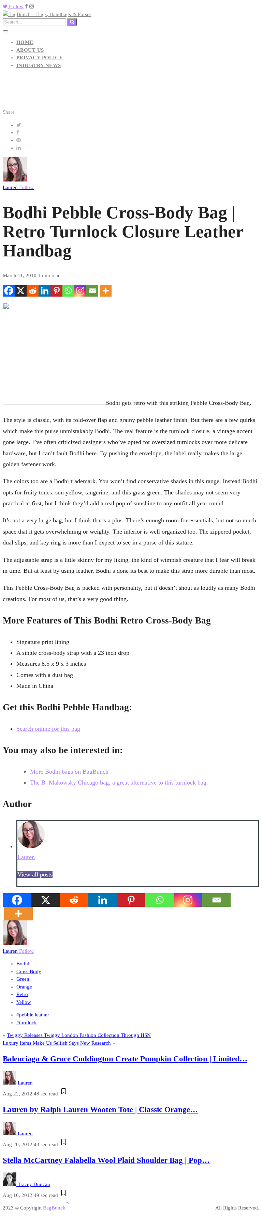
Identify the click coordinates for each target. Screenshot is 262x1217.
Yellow (23, 1002)
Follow (16, 6)
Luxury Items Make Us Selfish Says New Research (57, 1043)
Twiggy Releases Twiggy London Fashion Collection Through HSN (79, 1035)
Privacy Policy (39, 57)
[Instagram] (80, 291)
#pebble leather (32, 1014)
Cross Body (28, 971)
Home (24, 42)
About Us (30, 50)
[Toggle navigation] (5, 31)
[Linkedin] (44, 291)
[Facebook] (9, 291)
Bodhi (22, 963)
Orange (24, 987)
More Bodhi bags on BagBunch (69, 771)
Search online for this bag (48, 728)
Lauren (18, 187)
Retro (22, 994)
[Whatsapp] (68, 291)
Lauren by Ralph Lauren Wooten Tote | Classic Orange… (100, 1109)
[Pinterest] (56, 291)
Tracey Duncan (34, 1184)
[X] (21, 291)
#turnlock (26, 1022)
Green (22, 979)
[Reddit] (33, 291)
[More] (105, 291)
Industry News (38, 65)
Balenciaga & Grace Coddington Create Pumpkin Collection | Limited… (125, 1059)
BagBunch (54, 1208)
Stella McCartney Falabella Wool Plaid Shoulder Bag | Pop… (106, 1160)
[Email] (92, 291)
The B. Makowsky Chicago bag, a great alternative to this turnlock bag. (119, 782)
